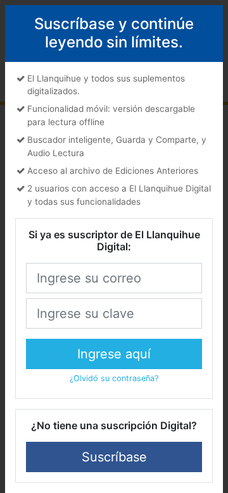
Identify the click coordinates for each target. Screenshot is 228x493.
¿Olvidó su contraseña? (114, 378)
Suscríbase (114, 457)
